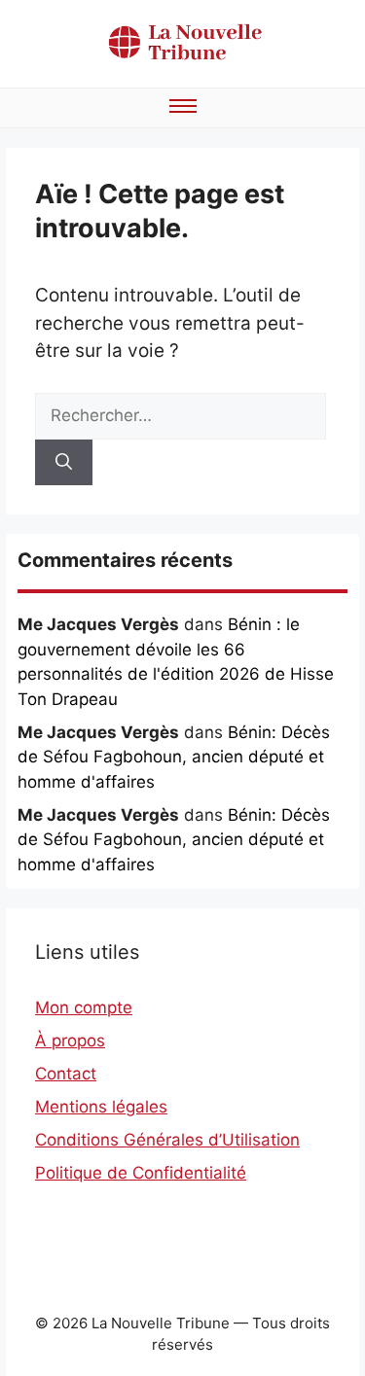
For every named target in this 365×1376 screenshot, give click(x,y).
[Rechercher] (63, 463)
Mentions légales (101, 1106)
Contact (65, 1073)
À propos (70, 1040)
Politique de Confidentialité (140, 1172)
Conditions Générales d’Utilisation (167, 1139)
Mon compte (83, 1007)
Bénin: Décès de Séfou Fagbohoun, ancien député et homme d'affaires (174, 757)
